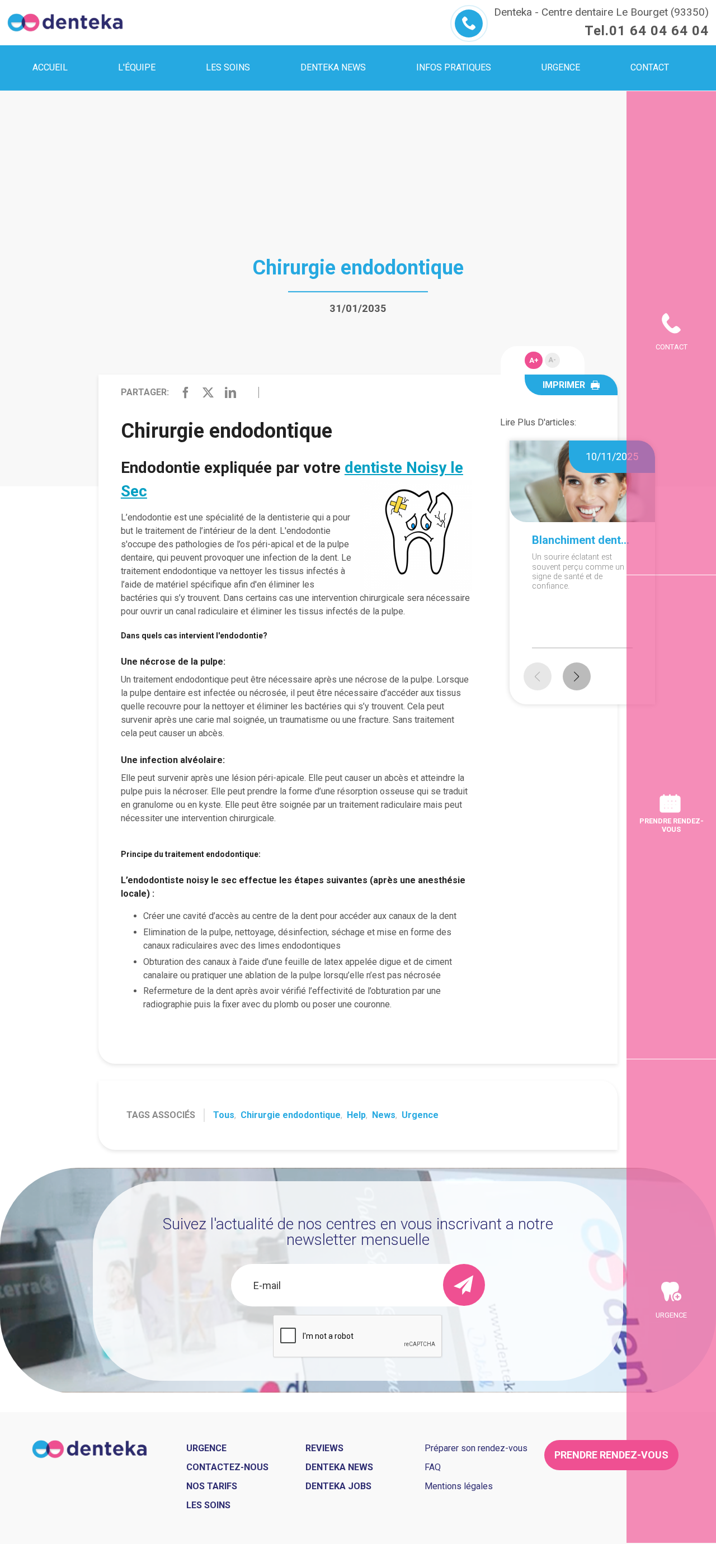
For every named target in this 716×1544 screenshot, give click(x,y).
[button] (577, 676)
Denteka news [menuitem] (333, 67)
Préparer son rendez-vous (476, 1448)
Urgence (420, 1115)
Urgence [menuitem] (560, 67)
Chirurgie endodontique (291, 1115)
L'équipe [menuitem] (137, 67)
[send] (464, 1285)
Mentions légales (459, 1486)
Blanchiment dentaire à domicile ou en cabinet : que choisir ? (582, 540)
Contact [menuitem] (649, 67)
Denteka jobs (338, 1486)
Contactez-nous (227, 1467)
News (383, 1115)
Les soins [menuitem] (228, 67)
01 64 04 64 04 (659, 31)
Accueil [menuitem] (50, 67)
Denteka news (339, 1467)
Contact (671, 347)
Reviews (324, 1448)
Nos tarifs (211, 1486)
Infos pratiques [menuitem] (453, 67)
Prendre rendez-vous (671, 825)
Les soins (208, 1505)
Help (356, 1115)
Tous (223, 1115)
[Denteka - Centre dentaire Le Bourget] (65, 22)
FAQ (433, 1467)
